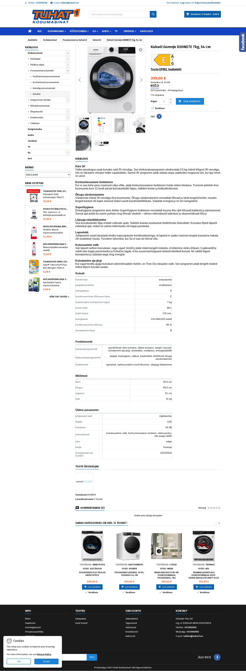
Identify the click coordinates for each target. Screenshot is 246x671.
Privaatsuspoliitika (34, 631)
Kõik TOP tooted (60, 296)
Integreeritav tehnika (40, 100)
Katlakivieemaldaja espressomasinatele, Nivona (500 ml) (56, 244)
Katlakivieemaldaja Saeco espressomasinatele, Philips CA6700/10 (56, 279)
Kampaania (80, 618)
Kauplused (146, 31)
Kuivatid (36, 94)
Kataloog (31, 47)
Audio (105, 31)
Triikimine (34, 123)
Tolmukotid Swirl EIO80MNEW (56, 262)
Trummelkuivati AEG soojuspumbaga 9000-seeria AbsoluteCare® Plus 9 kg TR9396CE (203, 576)
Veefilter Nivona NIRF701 (56, 227)
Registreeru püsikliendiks (208, 3)
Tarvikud (129, 31)
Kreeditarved (132, 631)
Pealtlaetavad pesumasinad (46, 76)
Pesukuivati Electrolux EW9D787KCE (92, 573)
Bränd (29, 167)
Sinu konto (133, 610)
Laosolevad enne (84, 499)
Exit (19, 661)
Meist (27, 618)
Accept (46, 661)
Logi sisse (185, 3)
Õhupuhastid (36, 111)
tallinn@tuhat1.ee (70, 3)
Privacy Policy (44, 654)
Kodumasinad (56, 31)
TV (116, 31)
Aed (39, 31)
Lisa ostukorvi (189, 101)
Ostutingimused (33, 627)
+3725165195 (41, 3)
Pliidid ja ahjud (37, 64)
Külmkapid (35, 59)
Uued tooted (81, 623)
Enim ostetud (34, 183)
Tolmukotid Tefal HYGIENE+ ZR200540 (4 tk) (56, 191)
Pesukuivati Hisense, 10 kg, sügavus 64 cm (129, 573)
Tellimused (131, 627)
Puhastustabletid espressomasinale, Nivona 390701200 (56, 209)
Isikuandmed (132, 618)
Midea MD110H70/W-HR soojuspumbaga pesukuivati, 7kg (166, 575)
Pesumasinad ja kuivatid (42, 70)
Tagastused (131, 623)
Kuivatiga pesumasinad (44, 88)
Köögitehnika (78, 31)
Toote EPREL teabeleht (166, 69)
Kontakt (181, 610)
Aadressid (130, 636)
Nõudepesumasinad (40, 105)
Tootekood (81, 494)
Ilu (94, 31)
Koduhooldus (36, 117)
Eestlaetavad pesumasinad (46, 82)
